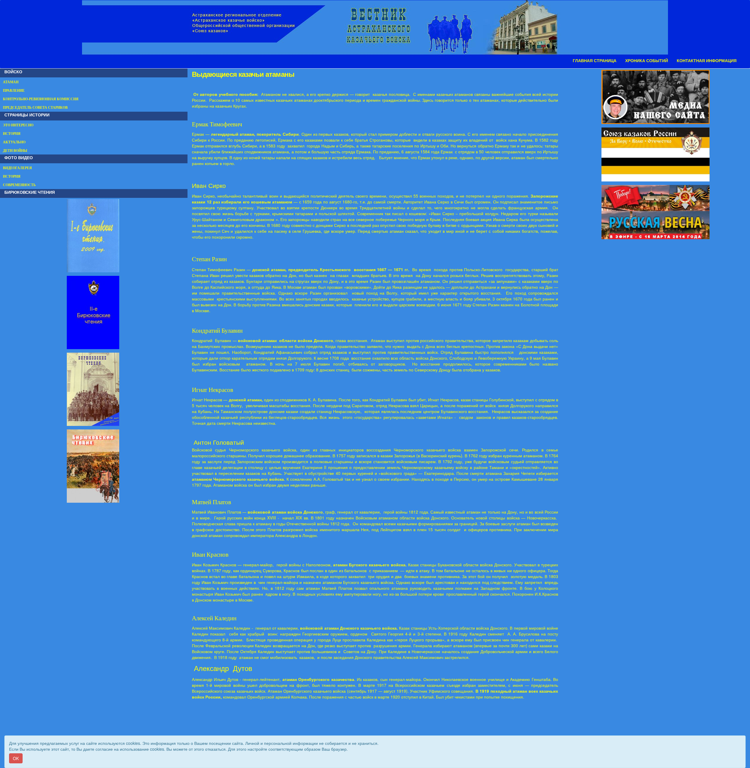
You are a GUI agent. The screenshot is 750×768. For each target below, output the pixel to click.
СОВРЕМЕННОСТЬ (19, 185)
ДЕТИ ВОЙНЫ (15, 151)
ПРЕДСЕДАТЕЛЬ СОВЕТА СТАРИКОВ (35, 108)
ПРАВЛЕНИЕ (14, 91)
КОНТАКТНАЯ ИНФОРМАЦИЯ (707, 60)
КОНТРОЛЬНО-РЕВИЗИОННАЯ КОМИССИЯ (41, 99)
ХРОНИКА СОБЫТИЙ (646, 60)
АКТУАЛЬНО (14, 142)
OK (16, 758)
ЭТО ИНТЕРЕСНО (18, 125)
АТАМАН (10, 82)
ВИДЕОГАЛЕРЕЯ (17, 168)
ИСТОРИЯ (12, 134)
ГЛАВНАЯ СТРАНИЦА (594, 60)
